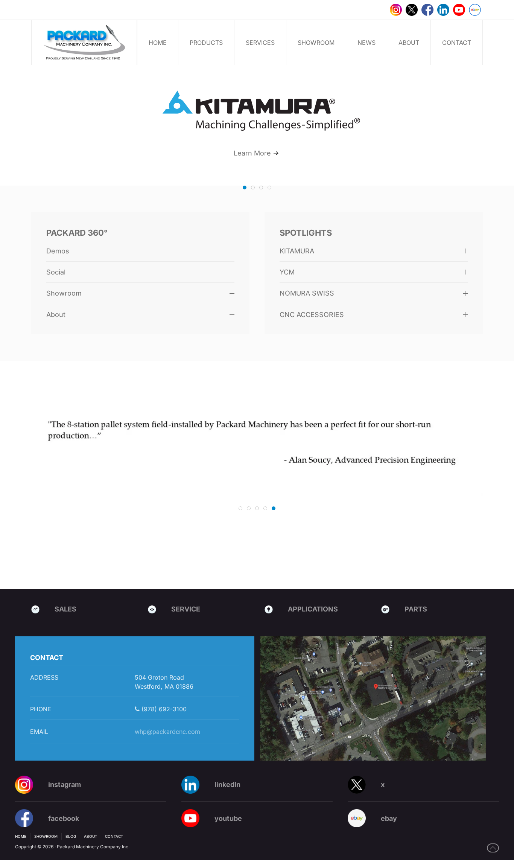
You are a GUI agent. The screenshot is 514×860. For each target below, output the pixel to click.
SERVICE (185, 609)
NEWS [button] (366, 42)
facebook (63, 818)
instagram (64, 784)
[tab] (244, 187)
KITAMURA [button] (297, 251)
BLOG (70, 836)
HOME (158, 42)
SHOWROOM (316, 42)
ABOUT (408, 42)
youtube (228, 818)
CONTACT (456, 42)
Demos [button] (57, 251)
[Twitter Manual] (412, 9)
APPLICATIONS (313, 609)
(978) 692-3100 (163, 709)
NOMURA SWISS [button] (307, 293)
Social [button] (55, 272)
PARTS (416, 609)
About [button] (55, 315)
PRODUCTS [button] (206, 42)
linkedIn (227, 784)
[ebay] (475, 9)
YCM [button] (287, 272)
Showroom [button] (64, 293)
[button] (493, 847)
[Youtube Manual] (459, 9)
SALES (65, 609)
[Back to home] (84, 42)
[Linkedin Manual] (443, 9)
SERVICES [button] (260, 42)
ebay (389, 818)
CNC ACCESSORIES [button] (312, 315)
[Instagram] (396, 9)
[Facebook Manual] (427, 9)
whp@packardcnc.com (167, 731)
